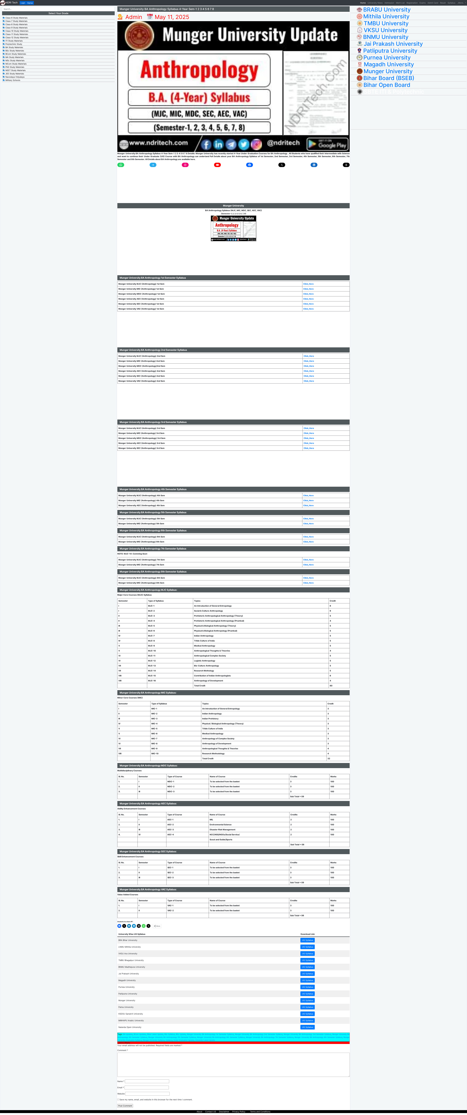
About (199, 1111)
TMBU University (386, 23)
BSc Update (181, 1034)
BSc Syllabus (169, 1034)
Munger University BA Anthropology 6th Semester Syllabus (221, 1037)
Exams (423, 3)
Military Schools (12, 80)
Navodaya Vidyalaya (14, 77)
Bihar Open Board (387, 84)
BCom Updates (140, 1034)
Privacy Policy (238, 1111)
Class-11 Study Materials (16, 34)
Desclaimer (224, 1111)
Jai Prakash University (393, 43)
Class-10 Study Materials (16, 31)
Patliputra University (390, 50)
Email (120, 1087)
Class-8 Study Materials (16, 24)
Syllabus (451, 3)
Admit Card (433, 3)
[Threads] (346, 165)
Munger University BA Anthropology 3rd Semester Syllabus (307, 1034)
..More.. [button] (461, 3)
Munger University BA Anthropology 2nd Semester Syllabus (259, 1034)
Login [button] (23, 3)
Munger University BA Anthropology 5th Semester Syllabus (172, 1037)
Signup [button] (30, 3)
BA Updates (128, 1034)
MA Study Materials (14, 57)
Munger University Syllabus (154, 1040)
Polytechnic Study (13, 44)
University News (375, 3)
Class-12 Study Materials (16, 37)
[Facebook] (249, 165)
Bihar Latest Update (155, 1034)
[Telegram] (153, 165)
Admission (389, 3)
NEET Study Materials (15, 70)
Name (120, 1081)
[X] (281, 165)
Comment (122, 1050)
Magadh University (389, 64)
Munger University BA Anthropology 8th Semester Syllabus (318, 1037)
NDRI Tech (12, 2)
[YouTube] (217, 165)
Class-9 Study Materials (16, 27)
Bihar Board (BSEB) (388, 78)
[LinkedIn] (314, 165)
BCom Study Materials (15, 54)
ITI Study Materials (14, 41)
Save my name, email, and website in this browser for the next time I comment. (156, 1099)
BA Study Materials (14, 47)
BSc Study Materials (14, 50)
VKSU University (386, 30)
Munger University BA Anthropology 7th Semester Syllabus (269, 1037)
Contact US (210, 1111)
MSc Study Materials (14, 60)
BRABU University (387, 9)
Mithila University (386, 16)
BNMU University (386, 36)
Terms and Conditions (260, 1111)
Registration (412, 3)
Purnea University (387, 57)
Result (443, 3)
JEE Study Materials (14, 73)
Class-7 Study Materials (16, 21)
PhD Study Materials (14, 67)
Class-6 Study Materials (16, 18)
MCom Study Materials (16, 64)
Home (363, 2)
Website (121, 1093)
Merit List (400, 3)
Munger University (388, 71)
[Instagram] (185, 165)
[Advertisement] (190, 186)
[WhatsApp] (120, 165)
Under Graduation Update (183, 1040)
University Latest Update (205, 1040)
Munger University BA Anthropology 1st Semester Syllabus (210, 1034)
